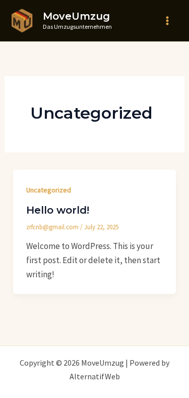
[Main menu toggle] (167, 20)
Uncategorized (48, 189)
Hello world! (57, 210)
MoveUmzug (76, 16)
